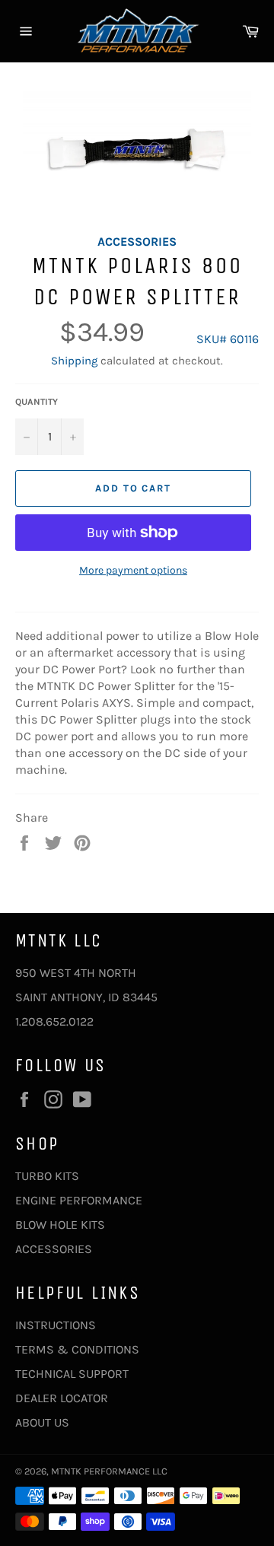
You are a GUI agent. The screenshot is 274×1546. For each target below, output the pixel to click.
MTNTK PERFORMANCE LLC (109, 1471)
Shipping (74, 360)
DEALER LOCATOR (61, 1398)
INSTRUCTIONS (55, 1325)
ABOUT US (42, 1422)
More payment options (133, 570)
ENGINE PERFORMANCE (78, 1200)
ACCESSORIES (53, 1249)
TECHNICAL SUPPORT (72, 1373)
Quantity (36, 401)
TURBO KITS (47, 1176)
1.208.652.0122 (54, 1021)
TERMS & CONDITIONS (77, 1349)
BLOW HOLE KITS (60, 1224)
